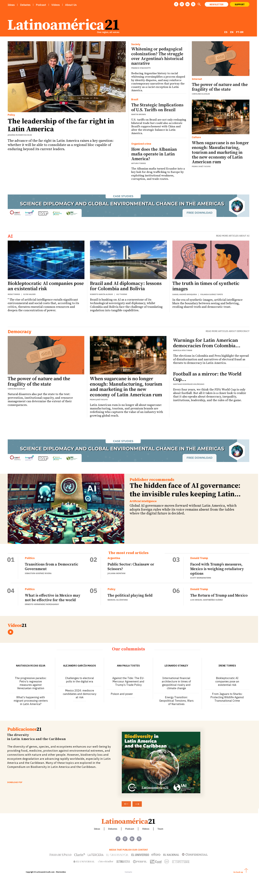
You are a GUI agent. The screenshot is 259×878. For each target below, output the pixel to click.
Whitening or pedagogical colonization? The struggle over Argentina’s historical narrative (157, 56)
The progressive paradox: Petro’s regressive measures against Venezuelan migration (30, 683)
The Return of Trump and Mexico (219, 595)
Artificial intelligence (143, 501)
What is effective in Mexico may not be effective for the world (52, 597)
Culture (196, 137)
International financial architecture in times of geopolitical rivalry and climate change (176, 683)
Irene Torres (14, 294)
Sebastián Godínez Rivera (38, 573)
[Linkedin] (187, 4)
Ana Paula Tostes (128, 665)
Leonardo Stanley (176, 665)
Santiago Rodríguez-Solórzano (188, 384)
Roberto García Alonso (101, 294)
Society (135, 44)
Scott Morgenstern (200, 577)
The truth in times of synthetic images (205, 286)
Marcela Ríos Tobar (182, 350)
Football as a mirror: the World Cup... (207, 377)
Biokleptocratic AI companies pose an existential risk (46, 286)
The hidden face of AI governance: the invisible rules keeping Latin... (185, 489)
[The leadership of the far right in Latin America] (67, 76)
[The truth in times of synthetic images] (210, 260)
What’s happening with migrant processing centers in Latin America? (31, 700)
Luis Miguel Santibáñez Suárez (206, 599)
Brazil (134, 99)
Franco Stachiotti (141, 68)
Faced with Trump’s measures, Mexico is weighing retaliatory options (217, 569)
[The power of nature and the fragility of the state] (220, 58)
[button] (199, 5)
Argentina (114, 558)
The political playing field (130, 595)
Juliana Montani (116, 573)
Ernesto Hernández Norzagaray (42, 604)
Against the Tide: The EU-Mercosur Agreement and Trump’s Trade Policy (128, 681)
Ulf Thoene (121, 294)
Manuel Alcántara (118, 599)
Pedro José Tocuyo (201, 166)
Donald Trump (199, 558)
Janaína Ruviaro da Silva (20, 135)
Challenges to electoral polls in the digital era (79, 679)
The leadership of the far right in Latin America (61, 125)
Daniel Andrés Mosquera (184, 294)
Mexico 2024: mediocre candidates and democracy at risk (79, 694)
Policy (11, 114)
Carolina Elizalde (201, 94)
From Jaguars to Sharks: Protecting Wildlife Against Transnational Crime (227, 697)
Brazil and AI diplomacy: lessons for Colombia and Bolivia (126, 286)
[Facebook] (176, 4)
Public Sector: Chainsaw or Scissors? (131, 566)
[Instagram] (182, 4)
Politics (30, 558)
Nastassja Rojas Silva (30, 665)
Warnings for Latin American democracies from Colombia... (206, 343)
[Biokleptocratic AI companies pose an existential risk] (46, 260)
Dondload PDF (14, 782)
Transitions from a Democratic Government (51, 566)
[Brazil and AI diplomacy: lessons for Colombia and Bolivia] (128, 260)
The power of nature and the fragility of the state (220, 87)
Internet (197, 79)
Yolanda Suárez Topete (211, 294)
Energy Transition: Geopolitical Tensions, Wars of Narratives (176, 700)
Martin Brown (138, 114)
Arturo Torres (138, 163)
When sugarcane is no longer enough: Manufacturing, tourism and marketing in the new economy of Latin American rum (220, 152)
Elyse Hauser (29, 294)
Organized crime (141, 143)
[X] (193, 4)
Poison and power (122, 694)
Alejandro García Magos (79, 665)
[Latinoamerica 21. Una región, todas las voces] (129, 821)
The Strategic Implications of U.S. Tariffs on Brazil (157, 107)
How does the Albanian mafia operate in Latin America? (154, 154)
